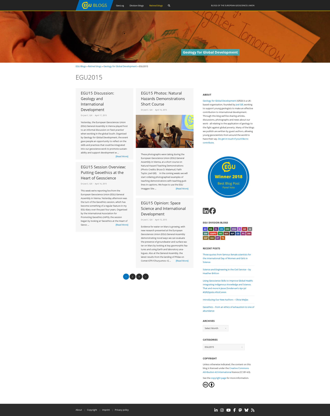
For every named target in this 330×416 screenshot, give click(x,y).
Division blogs (137, 5)
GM (205, 233)
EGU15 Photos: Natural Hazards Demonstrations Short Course (163, 98)
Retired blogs (156, 5)
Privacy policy (122, 409)
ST (217, 238)
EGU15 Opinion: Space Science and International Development (163, 208)
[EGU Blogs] (94, 9)
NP (232, 233)
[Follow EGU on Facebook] (234, 410)
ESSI (234, 229)
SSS (212, 238)
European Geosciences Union (239, 5)
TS (223, 238)
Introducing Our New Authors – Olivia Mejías (225, 299)
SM (248, 233)
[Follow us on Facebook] (212, 210)
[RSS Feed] (252, 410)
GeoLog (120, 5)
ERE (227, 229)
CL (216, 229)
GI (250, 229)
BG (210, 229)
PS (243, 233)
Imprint (106, 409)
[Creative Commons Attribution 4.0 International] (205, 386)
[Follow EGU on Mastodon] (240, 410)
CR (221, 229)
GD (244, 229)
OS (237, 233)
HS (220, 233)
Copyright (92, 409)
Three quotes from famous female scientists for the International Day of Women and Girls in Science (227, 258)
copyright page (218, 377)
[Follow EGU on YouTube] (228, 410)
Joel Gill (239, 104)
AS (205, 229)
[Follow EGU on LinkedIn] (216, 410)
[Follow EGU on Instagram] (222, 410)
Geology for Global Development (120, 66)
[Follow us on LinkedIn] (206, 210)
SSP (206, 238)
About (79, 409)
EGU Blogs (81, 66)
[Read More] (122, 156)
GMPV (213, 233)
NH (226, 233)
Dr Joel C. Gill (86, 115)
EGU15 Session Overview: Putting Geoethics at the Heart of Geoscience (103, 172)
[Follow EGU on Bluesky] (246, 410)
